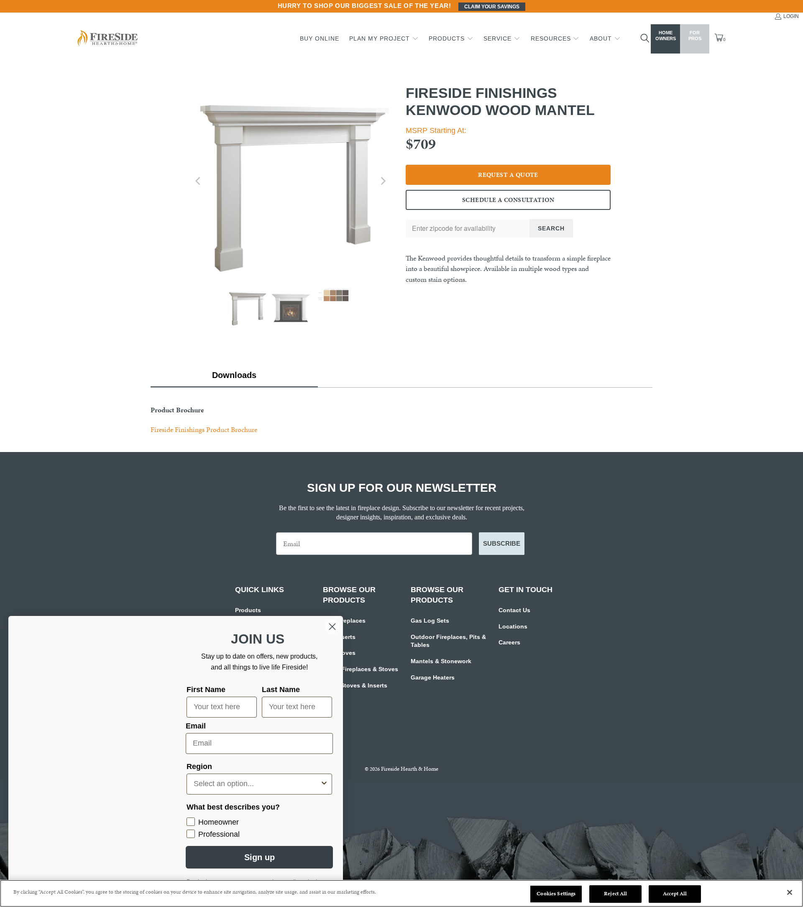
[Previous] (198, 181)
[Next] (382, 181)
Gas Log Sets (430, 620)
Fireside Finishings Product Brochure (204, 429)
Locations (513, 626)
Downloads (234, 375)
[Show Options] (324, 784)
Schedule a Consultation (508, 200)
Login (791, 16)
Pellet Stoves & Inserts (355, 685)
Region (199, 766)
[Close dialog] (332, 626)
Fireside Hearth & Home (409, 769)
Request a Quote (508, 175)
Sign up (259, 857)
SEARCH (551, 228)
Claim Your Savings (491, 7)
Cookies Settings (556, 893)
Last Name (281, 689)
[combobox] (257, 784)
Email (196, 726)
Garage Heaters (433, 677)
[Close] (789, 892)
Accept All (675, 893)
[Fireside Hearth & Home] (106, 39)
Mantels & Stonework (441, 661)
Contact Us (514, 610)
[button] (384, 39)
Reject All (615, 893)
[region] (401, 893)
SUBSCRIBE (501, 543)
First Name (206, 689)
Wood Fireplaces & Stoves (360, 669)
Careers (509, 642)
